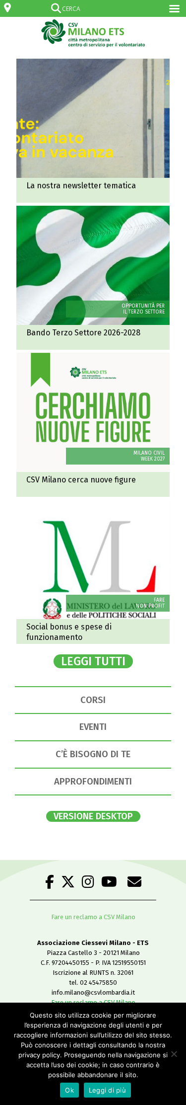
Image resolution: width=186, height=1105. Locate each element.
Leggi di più (107, 1090)
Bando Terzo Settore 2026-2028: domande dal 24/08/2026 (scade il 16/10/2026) (93, 278)
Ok (69, 1090)
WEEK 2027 (153, 459)
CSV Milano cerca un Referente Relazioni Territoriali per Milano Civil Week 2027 (93, 425)
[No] (174, 1054)
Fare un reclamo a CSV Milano (93, 917)
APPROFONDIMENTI (93, 781)
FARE (159, 600)
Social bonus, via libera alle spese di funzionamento (93, 572)
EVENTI (93, 726)
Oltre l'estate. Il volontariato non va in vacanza (93, 131)
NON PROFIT (150, 606)
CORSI (93, 700)
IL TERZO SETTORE (144, 312)
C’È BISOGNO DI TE (93, 754)
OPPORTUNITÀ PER (143, 306)
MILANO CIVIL (149, 453)
